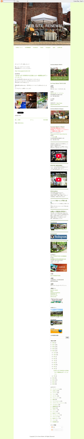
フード (54, 394)
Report (54, 408)
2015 (53, 348)
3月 (55, 368)
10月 (55, 354)
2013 (53, 378)
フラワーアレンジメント (58, 403)
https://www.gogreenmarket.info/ (22, 71)
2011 (53, 382)
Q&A (54, 47)
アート (54, 411)
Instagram (48, 47)
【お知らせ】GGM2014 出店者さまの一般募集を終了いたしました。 (61, 372)
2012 (53, 380)
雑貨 (54, 399)
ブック (54, 420)
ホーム (31, 119)
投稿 (53, 427)
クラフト (55, 392)
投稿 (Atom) (20, 123)
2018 (53, 342)
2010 (53, 384)
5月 (55, 364)
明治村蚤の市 (54, 294)
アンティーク (56, 389)
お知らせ (55, 390)
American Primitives (55, 292)
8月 (55, 358)
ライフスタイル (56, 401)
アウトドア (55, 416)
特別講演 (55, 421)
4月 (55, 366)
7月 (55, 360)
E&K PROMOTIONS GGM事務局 (58, 256)
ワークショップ (56, 415)
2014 (53, 350)
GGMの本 (60, 47)
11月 (55, 352)
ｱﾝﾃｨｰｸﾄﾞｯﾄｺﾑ (54, 295)
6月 (55, 362)
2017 (53, 344)
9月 (55, 356)
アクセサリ (55, 404)
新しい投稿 (17, 119)
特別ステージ (56, 418)
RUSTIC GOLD (54, 290)
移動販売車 (55, 406)
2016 (53, 346)
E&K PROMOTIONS (55, 275)
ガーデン (55, 396)
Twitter (41, 47)
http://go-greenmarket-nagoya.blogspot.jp (59, 134)
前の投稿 (45, 119)
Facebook (35, 47)
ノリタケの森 (54, 136)
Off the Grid (53, 296)
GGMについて (19, 47)
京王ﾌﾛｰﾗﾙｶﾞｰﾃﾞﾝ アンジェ (57, 93)
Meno (52, 291)
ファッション (56, 397)
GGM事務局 (28, 47)
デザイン (55, 409)
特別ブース (55, 413)
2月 (55, 376)
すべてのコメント (56, 430)
